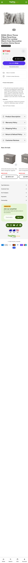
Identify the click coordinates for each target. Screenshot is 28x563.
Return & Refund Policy (14, 134)
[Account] (24, 559)
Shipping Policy (11, 128)
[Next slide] (25, 164)
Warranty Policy (11, 122)
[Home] (3, 559)
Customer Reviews (12, 140)
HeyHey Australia (16, 241)
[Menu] (2, 2)
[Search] (10, 559)
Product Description (13, 117)
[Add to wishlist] (23, 51)
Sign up (19, 217)
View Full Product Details (9, 105)
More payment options (14, 66)
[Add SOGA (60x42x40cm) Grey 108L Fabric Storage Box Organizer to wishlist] (16, 164)
